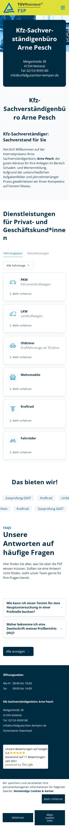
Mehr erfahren (53, 799)
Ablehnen (18, 817)
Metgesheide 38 (13, 710)
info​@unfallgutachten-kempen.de (35, 75)
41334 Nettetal (12, 715)
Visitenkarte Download (17, 730)
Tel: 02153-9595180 (34, 71)
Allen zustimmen (49, 817)
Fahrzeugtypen (13, 253)
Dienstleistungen (38, 253)
